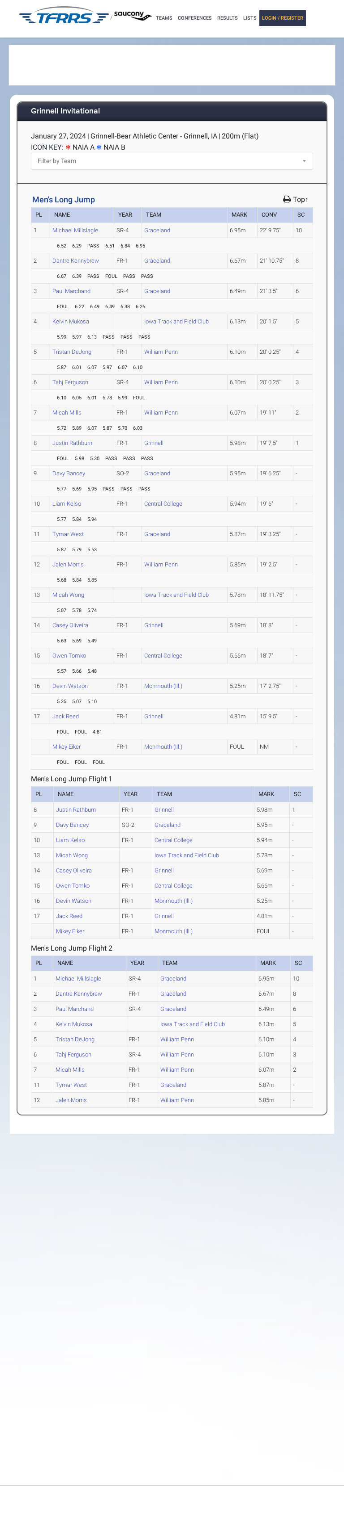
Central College (163, 503)
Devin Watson (70, 686)
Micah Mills (67, 412)
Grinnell (153, 443)
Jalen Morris (68, 564)
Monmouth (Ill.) (163, 686)
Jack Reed (65, 716)
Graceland (157, 230)
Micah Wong (68, 594)
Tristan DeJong (71, 351)
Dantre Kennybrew (75, 260)
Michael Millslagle (75, 230)
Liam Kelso (66, 503)
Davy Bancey (68, 473)
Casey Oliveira (70, 625)
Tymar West (68, 534)
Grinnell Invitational (65, 111)
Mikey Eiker (66, 746)
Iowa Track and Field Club (176, 321)
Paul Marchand (71, 291)
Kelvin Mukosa (70, 321)
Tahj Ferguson (70, 382)
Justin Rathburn (72, 443)
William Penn (161, 351)
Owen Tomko (69, 655)
